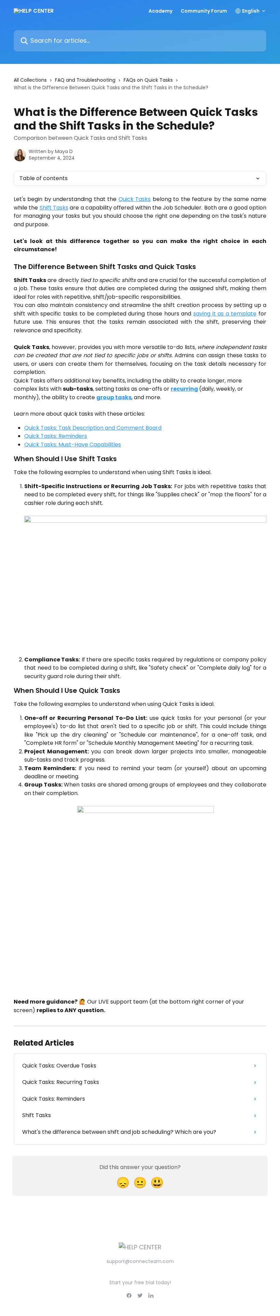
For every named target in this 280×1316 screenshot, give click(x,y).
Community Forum (204, 11)
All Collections (30, 80)
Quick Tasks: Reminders (55, 436)
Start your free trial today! (140, 1282)
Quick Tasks (134, 199)
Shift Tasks (54, 208)
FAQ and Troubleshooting (85, 80)
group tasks (113, 397)
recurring (184, 389)
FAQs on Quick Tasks (148, 80)
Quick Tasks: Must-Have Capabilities (72, 444)
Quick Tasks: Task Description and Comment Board (93, 428)
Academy (160, 11)
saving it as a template (225, 314)
